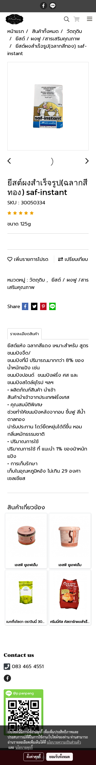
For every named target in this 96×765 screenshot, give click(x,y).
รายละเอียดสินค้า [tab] (24, 334)
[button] (65, 19)
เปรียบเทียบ (75, 259)
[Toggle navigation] (89, 19)
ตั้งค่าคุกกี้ (34, 756)
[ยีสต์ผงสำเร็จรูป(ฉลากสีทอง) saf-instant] (48, 106)
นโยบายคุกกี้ (24, 747)
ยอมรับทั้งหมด (59, 756)
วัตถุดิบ (38, 280)
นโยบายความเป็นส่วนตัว (64, 742)
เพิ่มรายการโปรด (30, 259)
